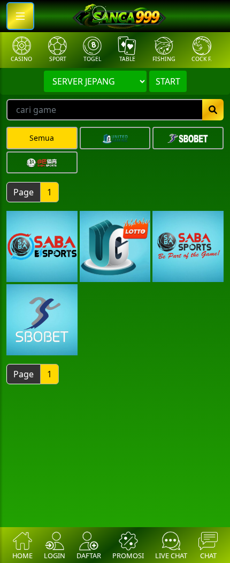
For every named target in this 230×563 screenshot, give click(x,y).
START (168, 81)
